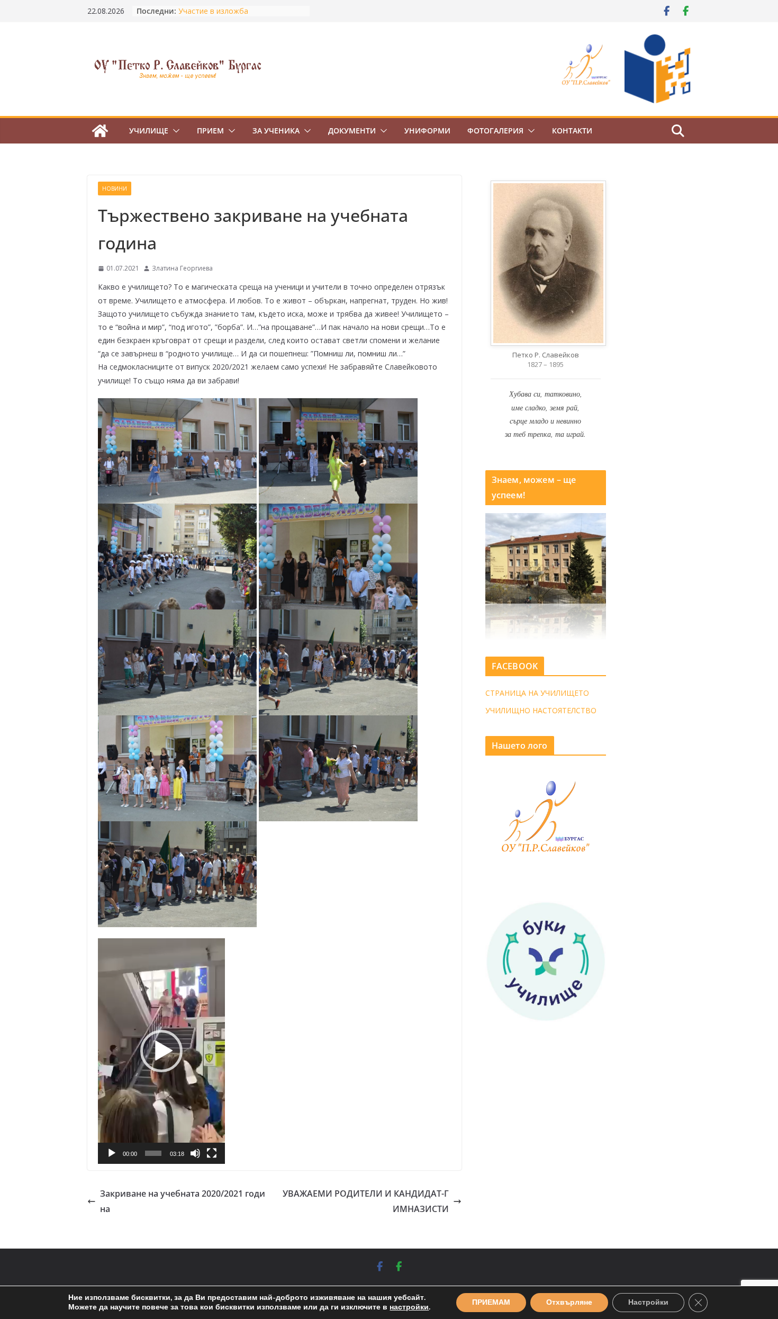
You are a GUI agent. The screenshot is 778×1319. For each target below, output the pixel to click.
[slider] (153, 1153)
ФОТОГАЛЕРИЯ (495, 130)
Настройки (648, 1302)
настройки (409, 1307)
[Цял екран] (211, 1153)
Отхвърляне (569, 1302)
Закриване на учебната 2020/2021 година (182, 1201)
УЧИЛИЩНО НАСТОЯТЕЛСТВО (540, 710)
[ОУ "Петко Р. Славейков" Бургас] (100, 130)
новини (114, 188)
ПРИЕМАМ (491, 1302)
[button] (174, 130)
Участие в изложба (213, 11)
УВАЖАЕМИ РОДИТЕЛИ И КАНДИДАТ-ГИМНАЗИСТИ (366, 1201)
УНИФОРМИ (427, 130)
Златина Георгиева (182, 268)
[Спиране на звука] (195, 1153)
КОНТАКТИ (572, 130)
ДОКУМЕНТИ (352, 130)
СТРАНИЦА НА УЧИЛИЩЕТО (537, 693)
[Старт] (111, 1153)
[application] (161, 1051)
